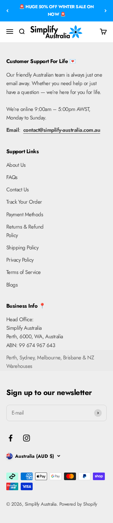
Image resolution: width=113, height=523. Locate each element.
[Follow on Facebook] (10, 438)
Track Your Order (24, 202)
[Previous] (7, 10)
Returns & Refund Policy (25, 231)
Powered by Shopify (78, 504)
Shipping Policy (22, 247)
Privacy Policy (20, 260)
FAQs (12, 177)
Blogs (12, 284)
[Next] (106, 10)
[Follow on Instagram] (26, 438)
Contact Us (17, 189)
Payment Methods (24, 214)
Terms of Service (23, 272)
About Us (16, 165)
